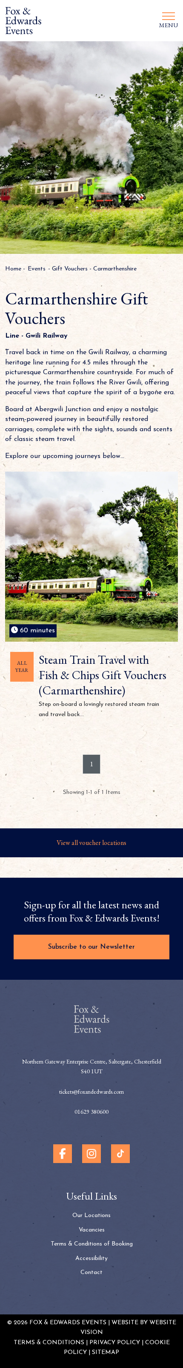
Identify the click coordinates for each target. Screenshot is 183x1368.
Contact (91, 1272)
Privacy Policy (114, 1343)
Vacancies (92, 1230)
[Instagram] (91, 1153)
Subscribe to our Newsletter (91, 947)
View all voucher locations (91, 842)
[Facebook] (62, 1153)
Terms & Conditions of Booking (92, 1244)
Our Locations (91, 1215)
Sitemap (105, 1352)
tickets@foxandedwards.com (91, 1091)
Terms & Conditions (49, 1343)
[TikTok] (120, 1153)
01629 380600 (91, 1111)
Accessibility (91, 1258)
